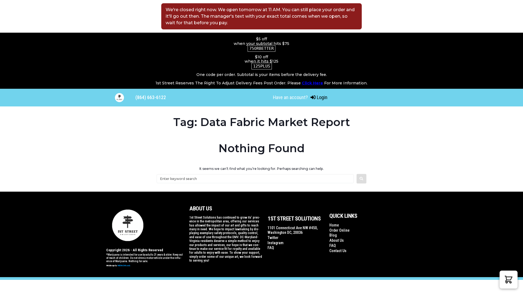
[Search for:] (255, 178)
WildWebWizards (123, 265)
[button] (509, 280)
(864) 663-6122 (150, 97)
